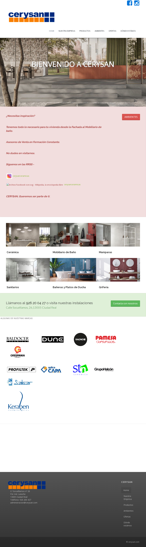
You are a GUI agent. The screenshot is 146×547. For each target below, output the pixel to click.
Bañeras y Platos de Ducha (69, 287)
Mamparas (105, 252)
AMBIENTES (131, 116)
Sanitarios (13, 287)
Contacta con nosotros (125, 303)
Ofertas (112, 31)
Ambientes (99, 31)
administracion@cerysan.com (23, 502)
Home (51, 31)
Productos (84, 31)
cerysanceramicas (21, 176)
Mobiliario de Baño (64, 252)
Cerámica (13, 252)
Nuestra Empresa (67, 31)
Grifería (104, 287)
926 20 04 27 (36, 303)
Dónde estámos (128, 31)
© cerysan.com (132, 542)
